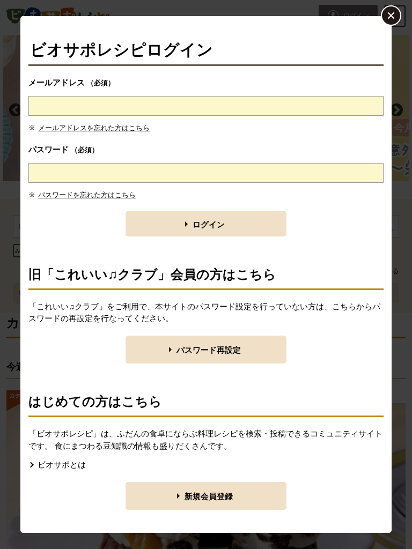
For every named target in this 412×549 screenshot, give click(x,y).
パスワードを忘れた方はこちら (87, 195)
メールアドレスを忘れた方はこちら (94, 128)
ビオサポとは (62, 464)
